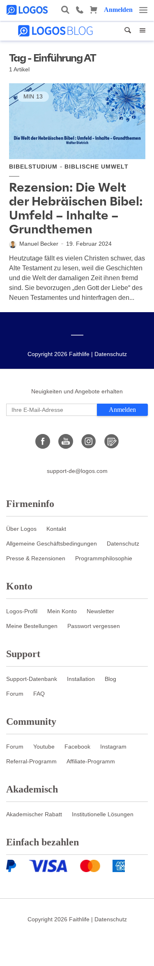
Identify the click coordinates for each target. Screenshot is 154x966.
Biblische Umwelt (96, 166)
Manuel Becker (38, 243)
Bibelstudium (33, 166)
